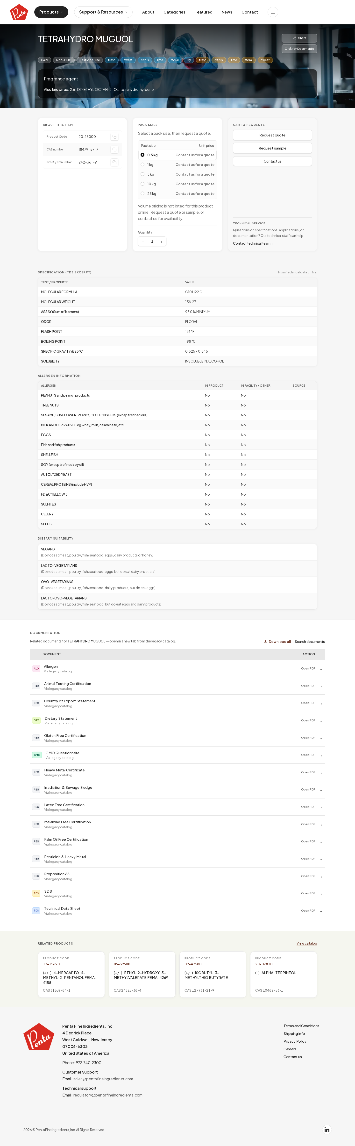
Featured (204, 11)
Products (49, 11)
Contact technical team (253, 243)
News (227, 11)
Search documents (310, 641)
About (148, 11)
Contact (249, 11)
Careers (290, 1048)
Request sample (272, 148)
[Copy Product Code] (114, 137)
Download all (280, 641)
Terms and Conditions (301, 1025)
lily (189, 60)
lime (160, 60)
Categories (174, 11)
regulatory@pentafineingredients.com (107, 1094)
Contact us (272, 161)
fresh (111, 60)
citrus (145, 60)
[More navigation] (273, 12)
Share (302, 38)
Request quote (272, 135)
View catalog (307, 943)
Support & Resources (101, 11)
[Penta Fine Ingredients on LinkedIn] (327, 1129)
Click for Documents (299, 48)
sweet (128, 60)
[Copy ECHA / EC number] (114, 162)
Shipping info (294, 1033)
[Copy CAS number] (114, 149)
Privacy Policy (295, 1041)
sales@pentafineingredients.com (103, 1078)
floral (175, 60)
